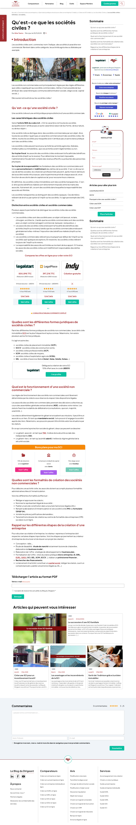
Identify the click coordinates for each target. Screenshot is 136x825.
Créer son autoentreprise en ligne (52, 780)
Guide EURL (104, 792)
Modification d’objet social (79, 788)
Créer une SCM (95, 204)
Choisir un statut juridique (109, 780)
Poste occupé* (97, 166)
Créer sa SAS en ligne (47, 799)
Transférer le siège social (78, 780)
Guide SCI (103, 808)
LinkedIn (12, 776)
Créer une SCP (95, 208)
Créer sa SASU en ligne (48, 803)
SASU (23, 557)
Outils (71, 4)
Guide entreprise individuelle (110, 788)
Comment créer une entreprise (27, 12)
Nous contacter (16, 789)
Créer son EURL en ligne (48, 791)
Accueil (14, 12)
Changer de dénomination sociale (82, 784)
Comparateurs (33, 4)
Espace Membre (86, 4)
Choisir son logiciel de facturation (82, 804)
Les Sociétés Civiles (99, 12)
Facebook (18, 776)
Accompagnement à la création (111, 776)
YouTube (23, 776)
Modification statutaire (78, 776)
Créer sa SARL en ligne (48, 795)
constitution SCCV (97, 191)
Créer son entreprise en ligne (50, 776)
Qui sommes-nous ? (17, 793)
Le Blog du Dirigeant (15, 4)
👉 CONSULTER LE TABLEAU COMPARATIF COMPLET (48, 313)
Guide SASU (104, 796)
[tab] (47, 308)
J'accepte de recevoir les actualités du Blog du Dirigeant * (35, 591)
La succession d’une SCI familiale (83, 622)
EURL (18, 557)
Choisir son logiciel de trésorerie (81, 812)
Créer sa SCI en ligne (47, 807)
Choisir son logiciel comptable (81, 800)
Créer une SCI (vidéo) (85, 12)
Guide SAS (104, 804)
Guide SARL (104, 800)
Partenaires (49, 4)
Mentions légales (16, 797)
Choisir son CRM (76, 808)
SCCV (92, 195)
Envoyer (18, 596)
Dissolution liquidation (78, 792)
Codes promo (110, 3)
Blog (61, 4)
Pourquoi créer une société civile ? (103, 199)
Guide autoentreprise (107, 784)
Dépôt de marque (76, 796)
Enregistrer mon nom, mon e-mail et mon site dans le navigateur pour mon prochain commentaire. (52, 743)
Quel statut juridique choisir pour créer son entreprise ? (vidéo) (58, 12)
